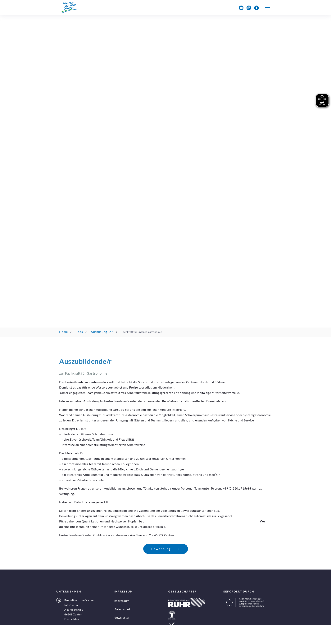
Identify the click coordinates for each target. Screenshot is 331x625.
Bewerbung (161, 549)
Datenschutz (123, 609)
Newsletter (121, 617)
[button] (267, 7)
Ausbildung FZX (102, 331)
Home (63, 331)
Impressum (121, 600)
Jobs (79, 331)
